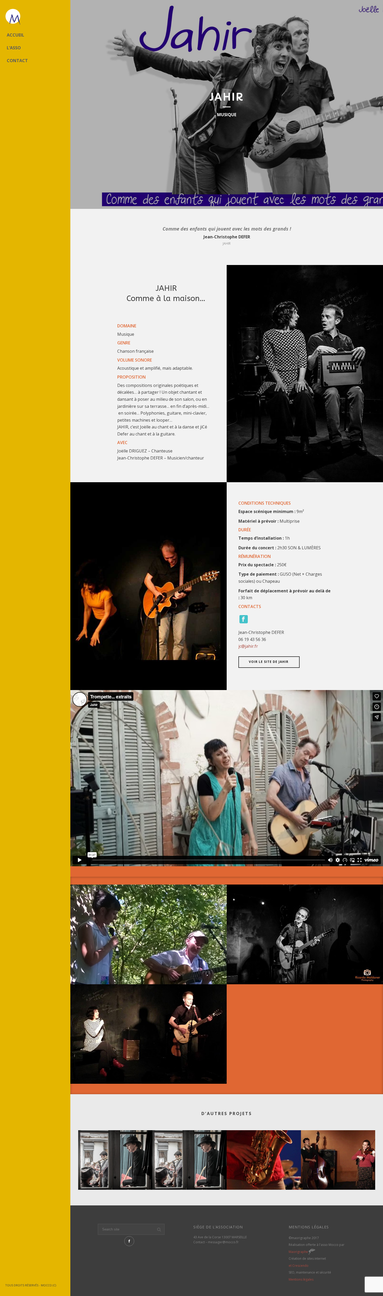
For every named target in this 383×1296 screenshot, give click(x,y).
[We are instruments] (189, 1151)
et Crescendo (298, 1265)
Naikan (263, 1176)
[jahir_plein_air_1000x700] (148, 934)
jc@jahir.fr (248, 646)
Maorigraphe (299, 1252)
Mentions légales (301, 1279)
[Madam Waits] (115, 1151)
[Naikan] (264, 1151)
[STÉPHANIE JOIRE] (338, 1151)
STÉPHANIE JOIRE (338, 1176)
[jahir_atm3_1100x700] (305, 934)
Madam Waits (115, 1176)
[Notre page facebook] (129, 1241)
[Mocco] (35, 17)
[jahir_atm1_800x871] (148, 1034)
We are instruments (189, 1176)
